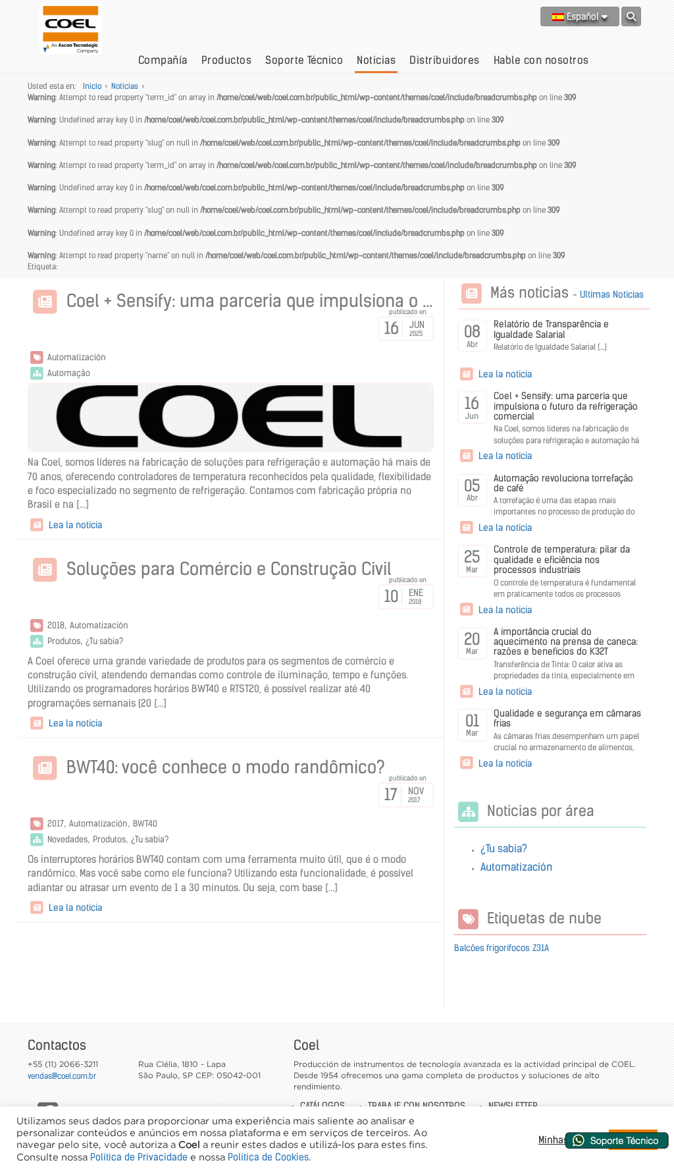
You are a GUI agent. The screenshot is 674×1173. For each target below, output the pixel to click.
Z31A (540, 948)
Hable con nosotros (541, 60)
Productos (226, 60)
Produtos (63, 641)
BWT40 (145, 823)
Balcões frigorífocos (492, 948)
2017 (55, 823)
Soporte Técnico (304, 60)
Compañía (163, 60)
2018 (56, 625)
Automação (68, 373)
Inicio (92, 86)
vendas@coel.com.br (62, 1076)
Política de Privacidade (139, 1157)
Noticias (376, 60)
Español (583, 16)
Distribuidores (444, 60)
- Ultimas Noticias (608, 294)
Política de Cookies (268, 1157)
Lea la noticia (74, 525)
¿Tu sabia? (104, 641)
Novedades (67, 839)
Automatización (76, 357)
